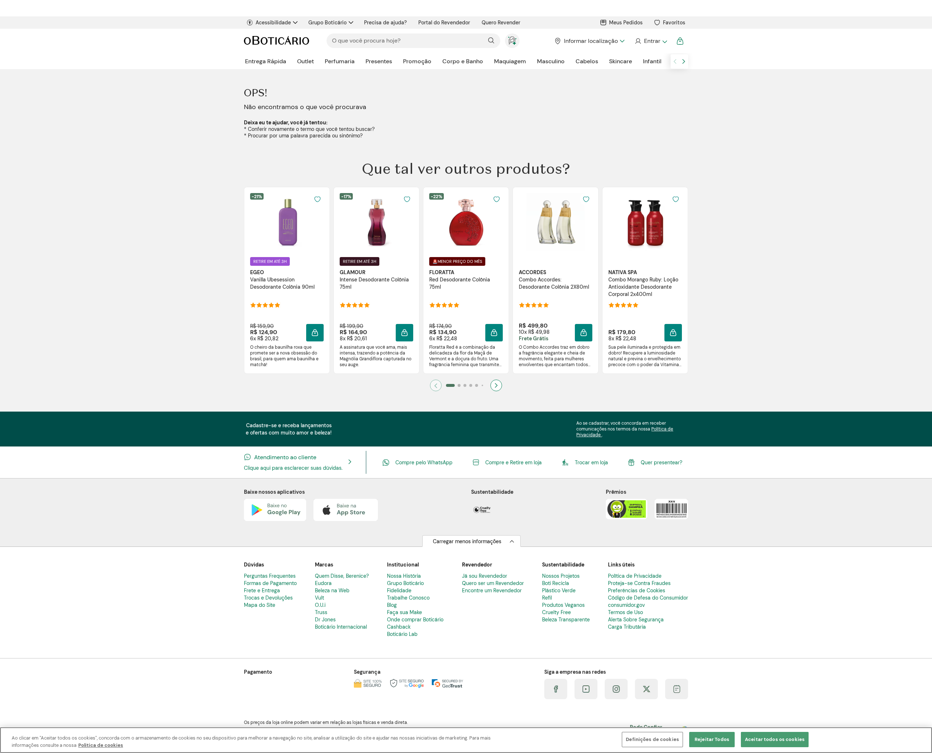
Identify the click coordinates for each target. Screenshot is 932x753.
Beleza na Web (332, 590)
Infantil (652, 61)
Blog (392, 605)
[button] (315, 332)
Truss (321, 612)
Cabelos (587, 61)
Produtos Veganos (563, 605)
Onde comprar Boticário (415, 619)
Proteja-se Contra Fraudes (639, 583)
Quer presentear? (661, 462)
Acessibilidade (273, 22)
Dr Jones (325, 619)
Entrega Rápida (265, 61)
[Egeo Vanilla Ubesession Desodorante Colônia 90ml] (287, 222)
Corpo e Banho (462, 61)
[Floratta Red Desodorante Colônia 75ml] (466, 222)
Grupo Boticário (327, 22)
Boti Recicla (555, 583)
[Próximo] (496, 385)
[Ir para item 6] (482, 385)
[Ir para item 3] (464, 385)
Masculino (551, 61)
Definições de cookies (652, 739)
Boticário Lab (402, 634)
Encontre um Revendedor (492, 590)
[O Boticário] (276, 41)
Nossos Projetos (561, 576)
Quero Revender (501, 22)
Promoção (417, 61)
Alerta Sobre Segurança (636, 619)
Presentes (379, 61)
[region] (466, 740)
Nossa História (404, 576)
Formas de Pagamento (270, 583)
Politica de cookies (100, 745)
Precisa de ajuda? (385, 22)
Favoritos (674, 22)
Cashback (399, 627)
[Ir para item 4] (470, 385)
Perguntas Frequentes (270, 576)
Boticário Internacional (341, 627)
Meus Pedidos (626, 22)
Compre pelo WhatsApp (424, 462)
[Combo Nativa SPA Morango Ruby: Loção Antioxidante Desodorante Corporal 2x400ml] (645, 222)
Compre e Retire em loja (513, 462)
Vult (319, 597)
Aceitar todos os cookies (775, 739)
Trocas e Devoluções (268, 597)
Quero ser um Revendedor (493, 583)
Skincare (620, 61)
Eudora (323, 583)
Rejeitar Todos (712, 739)
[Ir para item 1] (450, 385)
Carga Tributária (627, 627)
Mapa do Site (259, 605)
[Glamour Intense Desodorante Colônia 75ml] (376, 222)
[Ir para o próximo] (683, 61)
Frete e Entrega (262, 590)
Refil (547, 597)
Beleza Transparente (566, 619)
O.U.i (320, 605)
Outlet (305, 61)
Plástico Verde (559, 590)
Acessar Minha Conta (650, 41)
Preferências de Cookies (636, 590)
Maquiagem (510, 61)
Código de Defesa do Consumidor (648, 597)
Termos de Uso (625, 612)
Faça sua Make (404, 612)
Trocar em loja (591, 462)
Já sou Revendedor (484, 576)
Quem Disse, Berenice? (342, 576)
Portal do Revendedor (444, 22)
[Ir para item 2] (459, 385)
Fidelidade (399, 590)
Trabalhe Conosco (408, 597)
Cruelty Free (556, 612)
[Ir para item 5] (476, 385)
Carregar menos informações (467, 541)
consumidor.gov (626, 605)
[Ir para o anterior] (675, 61)
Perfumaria (340, 61)
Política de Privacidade (635, 576)
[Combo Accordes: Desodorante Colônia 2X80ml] (555, 222)
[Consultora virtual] (512, 40)
